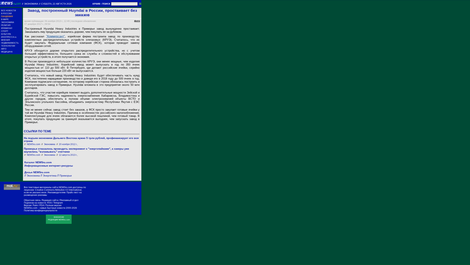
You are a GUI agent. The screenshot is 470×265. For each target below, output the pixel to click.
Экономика (31, 4)
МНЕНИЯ (5, 40)
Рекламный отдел (69, 200)
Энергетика (50, 175)
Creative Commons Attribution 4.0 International (58, 190)
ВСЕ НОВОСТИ (8, 10)
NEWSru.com (33, 144)
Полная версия (54, 205)
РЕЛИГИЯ (5, 25)
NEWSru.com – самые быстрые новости (44, 208)
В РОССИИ (6, 13)
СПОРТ (4, 31)
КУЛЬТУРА (6, 34)
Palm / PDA (38, 205)
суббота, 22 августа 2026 (56, 4)
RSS (49, 203)
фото (137, 21)
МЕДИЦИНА (6, 52)
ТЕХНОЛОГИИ (8, 46)
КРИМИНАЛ (6, 28)
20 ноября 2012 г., (68, 144)
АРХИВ (96, 4)
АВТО (3, 49)
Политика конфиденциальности (40, 210)
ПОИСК (106, 4)
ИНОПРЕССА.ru (8, 37)
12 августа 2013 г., (68, 155)
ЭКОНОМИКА (7, 22)
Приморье (65, 175)
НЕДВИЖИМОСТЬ (10, 43)
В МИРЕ (5, 19)
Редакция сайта (50, 200)
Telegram (58, 203)
